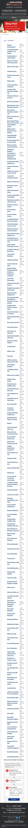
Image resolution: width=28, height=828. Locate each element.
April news (10, 356)
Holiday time (10, 472)
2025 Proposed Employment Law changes (12, 130)
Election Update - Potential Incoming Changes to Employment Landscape (12, 272)
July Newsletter (11, 346)
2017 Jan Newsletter (12, 544)
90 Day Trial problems (13, 101)
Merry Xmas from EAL (13, 322)
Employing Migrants (12, 510)
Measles (9, 423)
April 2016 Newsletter (13, 568)
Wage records (11, 587)
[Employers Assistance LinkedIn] (17, 817)
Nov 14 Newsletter (12, 648)
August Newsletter (12, 553)
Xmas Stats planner (12, 327)
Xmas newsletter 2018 (13, 467)
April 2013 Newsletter (13, 756)
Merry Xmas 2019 (11, 404)
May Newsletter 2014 (12, 697)
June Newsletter (11, 688)
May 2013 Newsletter (12, 751)
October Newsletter (12, 489)
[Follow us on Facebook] (19, 817)
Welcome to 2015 (11, 633)
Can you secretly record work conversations (11, 478)
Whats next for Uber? (13, 66)
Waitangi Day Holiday (13, 624)
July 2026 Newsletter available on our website (12, 51)
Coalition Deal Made (12, 260)
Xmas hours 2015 (11, 577)
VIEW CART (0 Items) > (21, 10)
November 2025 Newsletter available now (12, 91)
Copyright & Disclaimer (12, 816)
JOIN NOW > (14, 799)
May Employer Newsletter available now (12, 111)
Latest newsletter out (13, 592)
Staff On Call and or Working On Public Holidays (12, 703)
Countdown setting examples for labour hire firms (12, 484)
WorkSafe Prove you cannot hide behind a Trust (13, 239)
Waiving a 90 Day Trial (13, 181)
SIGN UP (21, 821)
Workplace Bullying (12, 619)
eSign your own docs (13, 494)
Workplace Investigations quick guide (12, 500)
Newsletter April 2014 (13, 708)
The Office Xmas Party (13, 548)
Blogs (7, 34)
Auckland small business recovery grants (12, 307)
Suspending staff (11, 458)
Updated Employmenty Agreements (11, 447)
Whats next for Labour (13, 375)
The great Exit (11, 558)
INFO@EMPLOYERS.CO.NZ (17, 812)
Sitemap (4, 816)
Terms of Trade (11, 817)
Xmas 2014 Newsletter (13, 643)
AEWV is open (11, 351)
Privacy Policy (22, 816)
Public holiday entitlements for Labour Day (11, 653)
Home (3, 34)
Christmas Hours (11, 71)
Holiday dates (11, 81)
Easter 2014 (10, 713)
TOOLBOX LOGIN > (7, 10)
